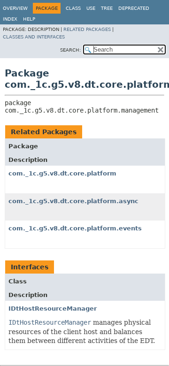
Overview (15, 8)
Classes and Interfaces (34, 36)
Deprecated (133, 8)
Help (29, 19)
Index (10, 19)
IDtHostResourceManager (52, 308)
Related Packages (87, 29)
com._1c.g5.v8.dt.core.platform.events (75, 228)
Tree (107, 8)
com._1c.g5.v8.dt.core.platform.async (73, 201)
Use (90, 8)
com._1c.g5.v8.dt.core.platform (62, 173)
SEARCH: (70, 50)
